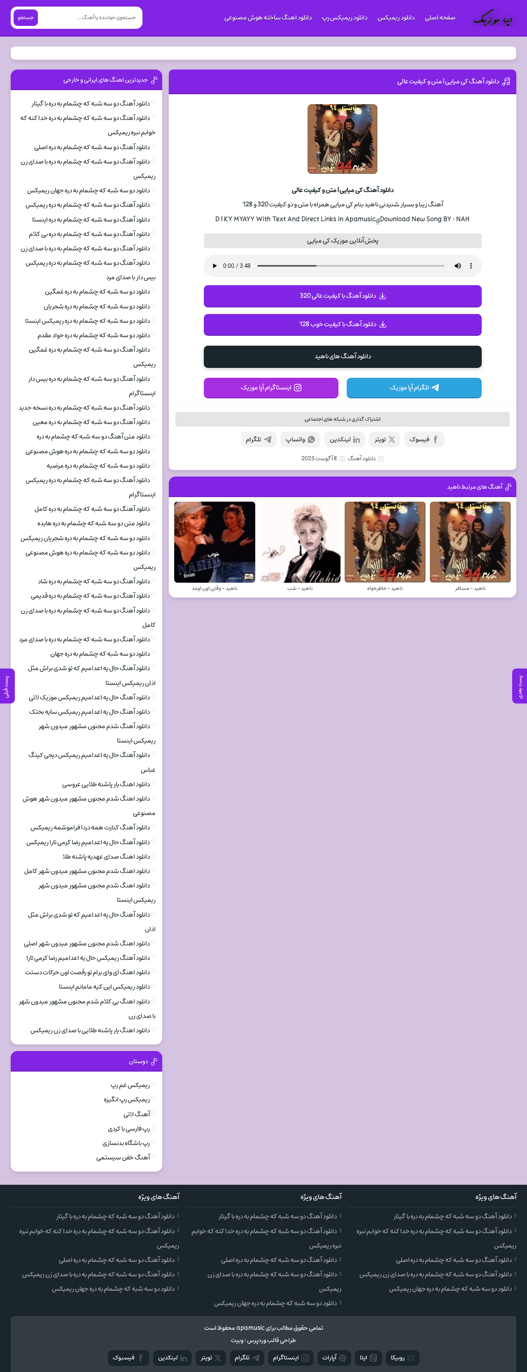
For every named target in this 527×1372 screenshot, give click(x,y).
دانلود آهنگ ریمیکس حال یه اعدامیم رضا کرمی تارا (88, 958)
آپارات (329, 1358)
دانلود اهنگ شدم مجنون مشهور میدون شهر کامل (87, 871)
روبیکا (398, 1358)
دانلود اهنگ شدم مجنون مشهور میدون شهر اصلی (87, 943)
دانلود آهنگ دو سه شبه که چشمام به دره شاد (94, 581)
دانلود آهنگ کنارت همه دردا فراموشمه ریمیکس (90, 827)
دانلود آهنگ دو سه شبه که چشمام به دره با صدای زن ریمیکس (435, 1274)
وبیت (237, 1340)
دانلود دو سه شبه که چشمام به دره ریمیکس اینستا (87, 321)
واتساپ (295, 439)
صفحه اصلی (440, 17)
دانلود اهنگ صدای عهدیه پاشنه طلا (106, 856)
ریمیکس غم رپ (130, 1085)
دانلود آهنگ (362, 458)
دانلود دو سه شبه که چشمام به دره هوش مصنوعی (88, 451)
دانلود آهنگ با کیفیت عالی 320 (338, 296)
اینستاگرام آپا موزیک (266, 387)
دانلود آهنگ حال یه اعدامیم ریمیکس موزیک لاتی (89, 697)
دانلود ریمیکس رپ (344, 17)
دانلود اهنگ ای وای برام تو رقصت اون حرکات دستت (87, 972)
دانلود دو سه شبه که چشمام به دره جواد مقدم (93, 335)
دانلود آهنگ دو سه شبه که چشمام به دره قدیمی (90, 596)
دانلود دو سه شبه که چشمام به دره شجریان (97, 306)
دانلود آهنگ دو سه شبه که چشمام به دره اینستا (91, 219)
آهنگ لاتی (137, 1114)
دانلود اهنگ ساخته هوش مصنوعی (268, 17)
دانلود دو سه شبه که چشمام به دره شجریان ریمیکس (85, 538)
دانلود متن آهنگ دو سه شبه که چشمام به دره (93, 436)
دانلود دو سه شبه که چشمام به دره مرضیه (98, 465)
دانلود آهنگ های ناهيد (343, 356)
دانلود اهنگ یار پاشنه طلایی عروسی (106, 784)
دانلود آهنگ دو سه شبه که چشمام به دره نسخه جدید (84, 407)
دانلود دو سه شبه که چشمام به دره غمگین (97, 291)
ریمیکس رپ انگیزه (127, 1099)
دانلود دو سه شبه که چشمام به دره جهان (100, 654)
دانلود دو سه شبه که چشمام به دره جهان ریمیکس (88, 190)
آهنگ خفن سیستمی (123, 1157)
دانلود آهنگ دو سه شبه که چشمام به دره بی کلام (89, 234)
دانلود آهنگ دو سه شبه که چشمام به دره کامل (92, 509)
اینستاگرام (286, 1358)
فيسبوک (124, 1358)
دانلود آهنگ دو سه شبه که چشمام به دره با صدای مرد (84, 639)
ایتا (363, 1358)
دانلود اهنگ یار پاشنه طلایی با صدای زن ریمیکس (90, 1030)
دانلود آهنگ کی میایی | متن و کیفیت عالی (448, 81)
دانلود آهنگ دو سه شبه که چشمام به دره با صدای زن (85, 248)
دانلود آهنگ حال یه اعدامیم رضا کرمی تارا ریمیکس (88, 842)
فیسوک (419, 439)
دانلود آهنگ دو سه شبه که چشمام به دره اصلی (92, 147)
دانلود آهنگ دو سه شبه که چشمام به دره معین (91, 422)
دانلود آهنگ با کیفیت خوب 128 (337, 324)
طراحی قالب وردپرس (271, 1340)
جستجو (26, 17)
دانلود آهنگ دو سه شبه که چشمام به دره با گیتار (90, 103)
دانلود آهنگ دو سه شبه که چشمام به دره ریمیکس (88, 205)
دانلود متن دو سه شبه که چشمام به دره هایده (93, 523)
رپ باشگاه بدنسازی (126, 1143)
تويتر (206, 1358)
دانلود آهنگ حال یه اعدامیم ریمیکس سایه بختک (89, 712)
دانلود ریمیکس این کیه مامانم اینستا (104, 986)
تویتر (380, 439)
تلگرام (253, 439)
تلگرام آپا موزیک (409, 387)
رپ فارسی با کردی (129, 1128)
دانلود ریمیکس (396, 17)
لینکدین (340, 439)
